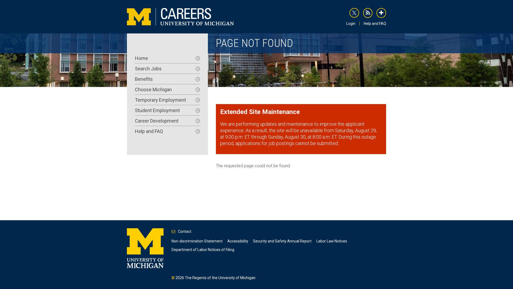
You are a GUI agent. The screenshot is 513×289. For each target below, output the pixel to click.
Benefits (144, 79)
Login (350, 23)
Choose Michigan (153, 89)
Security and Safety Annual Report (282, 241)
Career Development (156, 121)
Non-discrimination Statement (197, 241)
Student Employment (157, 110)
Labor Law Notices (331, 241)
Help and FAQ (375, 23)
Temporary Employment (160, 100)
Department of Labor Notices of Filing (203, 250)
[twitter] (354, 13)
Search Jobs (148, 68)
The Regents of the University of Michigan (220, 278)
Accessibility (237, 241)
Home (141, 58)
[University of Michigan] (145, 248)
